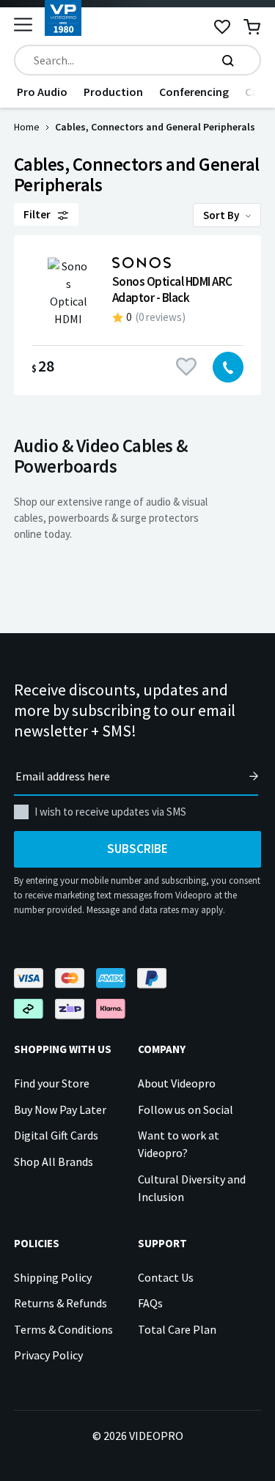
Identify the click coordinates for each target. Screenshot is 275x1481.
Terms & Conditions (63, 1329)
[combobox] (137, 60)
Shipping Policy (53, 1277)
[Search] (228, 60)
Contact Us (166, 1277)
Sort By (222, 215)
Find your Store (51, 1083)
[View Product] (138, 315)
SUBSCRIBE (137, 849)
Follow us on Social (185, 1109)
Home (27, 126)
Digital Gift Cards (56, 1135)
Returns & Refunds (60, 1303)
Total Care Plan (177, 1329)
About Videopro (177, 1083)
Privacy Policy (48, 1355)
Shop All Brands (53, 1161)
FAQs (150, 1303)
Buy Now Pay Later (60, 1109)
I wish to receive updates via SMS (110, 812)
